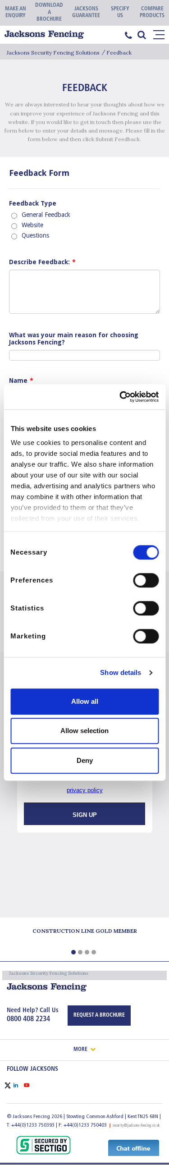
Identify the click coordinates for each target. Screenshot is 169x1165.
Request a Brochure (99, 1015)
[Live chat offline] (133, 1147)
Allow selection (84, 730)
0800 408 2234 (28, 1019)
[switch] (146, 580)
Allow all (84, 701)
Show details (120, 672)
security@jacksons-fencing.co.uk (136, 1126)
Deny (85, 760)
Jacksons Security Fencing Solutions (53, 52)
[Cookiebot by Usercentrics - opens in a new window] (120, 397)
